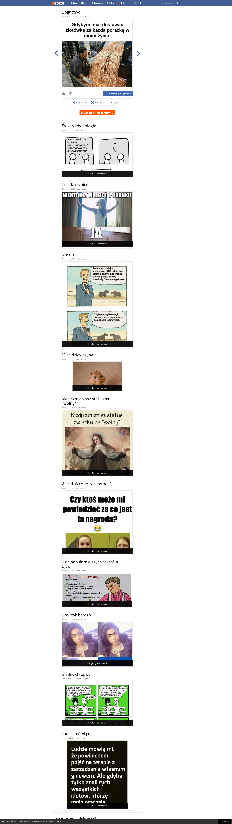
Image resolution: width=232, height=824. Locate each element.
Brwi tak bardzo (76, 615)
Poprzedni (81, 102)
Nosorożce (72, 255)
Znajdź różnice (75, 185)
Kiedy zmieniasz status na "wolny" (85, 401)
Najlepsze (125, 3)
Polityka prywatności (87, 818)
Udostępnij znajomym (119, 93)
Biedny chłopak (76, 674)
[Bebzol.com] (58, 3)
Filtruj (111, 3)
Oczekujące (98, 3)
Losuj (85, 3)
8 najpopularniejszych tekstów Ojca (90, 564)
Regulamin (71, 818)
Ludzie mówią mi (77, 734)
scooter (87, 16)
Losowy (99, 102)
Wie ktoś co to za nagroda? (86, 484)
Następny (114, 102)
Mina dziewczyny (77, 355)
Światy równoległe (79, 126)
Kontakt (60, 818)
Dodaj (75, 3)
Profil (139, 3)
